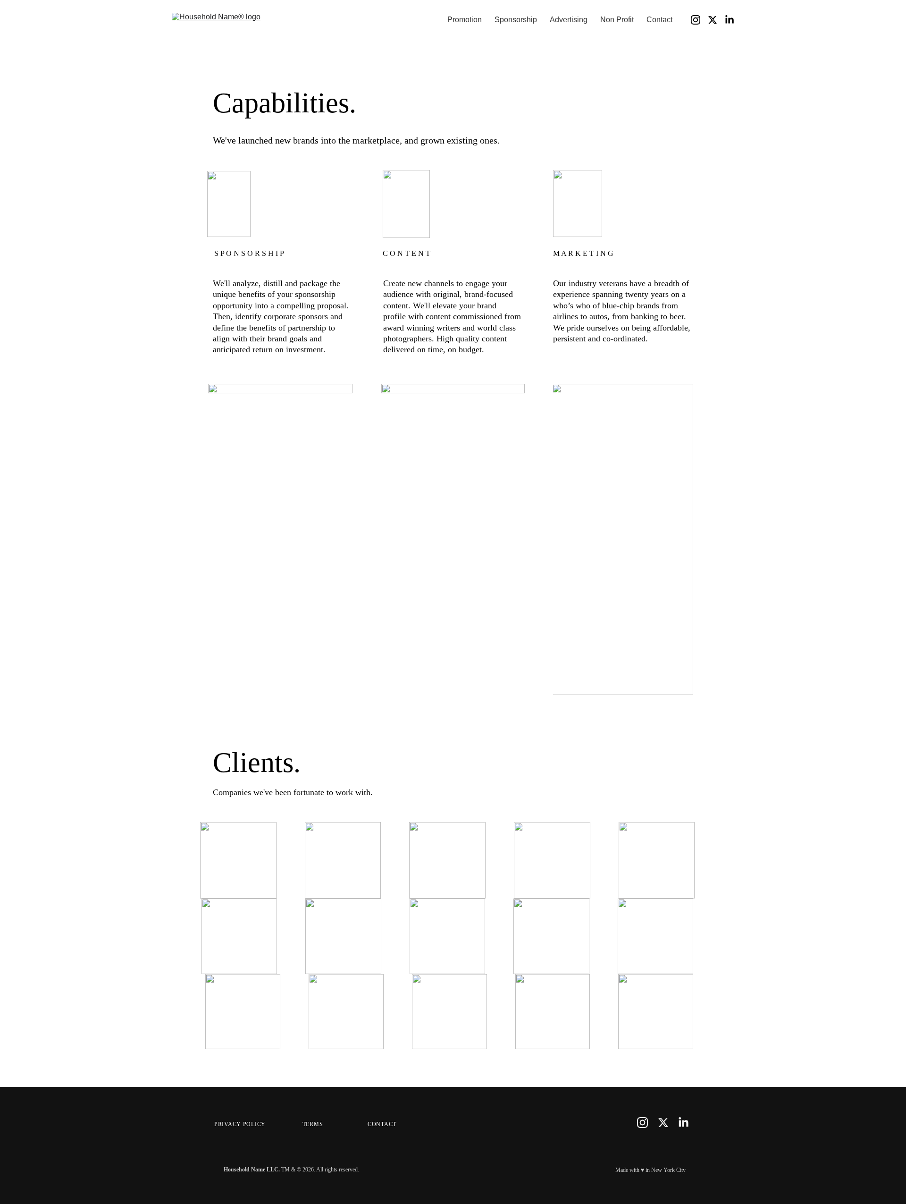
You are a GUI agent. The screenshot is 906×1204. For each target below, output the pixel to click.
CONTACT (382, 1124)
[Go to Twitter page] (716, 20)
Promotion (464, 20)
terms (312, 1124)
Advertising (568, 20)
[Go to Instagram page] (699, 20)
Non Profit (617, 20)
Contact (659, 20)
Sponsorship (516, 20)
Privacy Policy (240, 1124)
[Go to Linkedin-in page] (729, 20)
